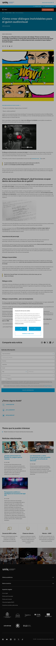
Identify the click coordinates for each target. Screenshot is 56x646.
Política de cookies (19, 323)
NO (21, 328)
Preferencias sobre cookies (28, 333)
